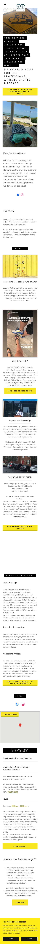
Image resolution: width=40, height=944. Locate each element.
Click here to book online (20, 391)
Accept (29, 939)
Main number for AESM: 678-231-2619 (20, 527)
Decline (11, 939)
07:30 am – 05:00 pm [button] (19, 806)
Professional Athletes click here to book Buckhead (20, 683)
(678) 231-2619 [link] (12, 792)
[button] (5, 4)
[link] (20, 4)
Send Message (19, 846)
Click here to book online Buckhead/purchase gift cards (20, 91)
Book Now (19, 902)
